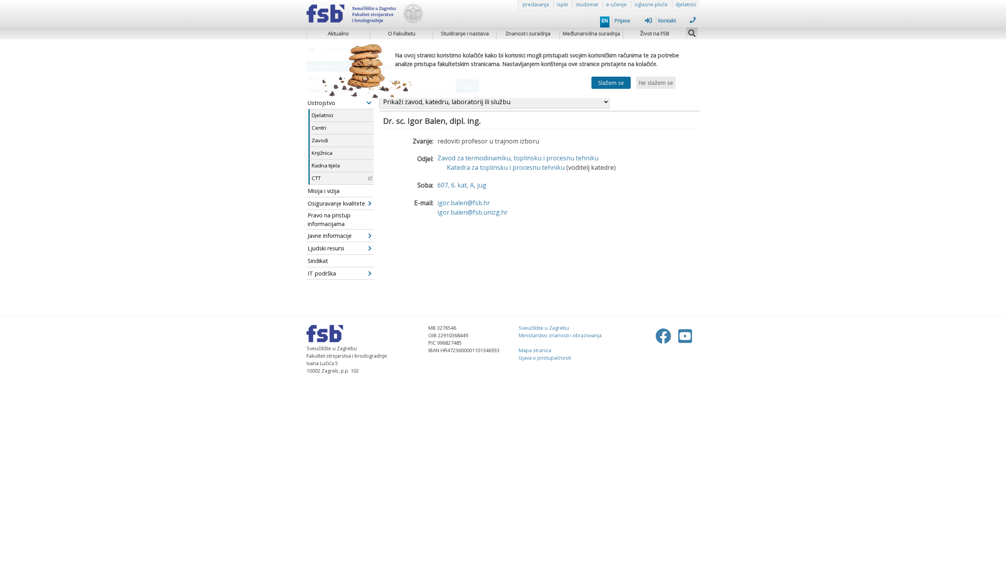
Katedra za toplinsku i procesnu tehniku (506, 167)
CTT (316, 178)
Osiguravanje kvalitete (336, 203)
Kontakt (667, 20)
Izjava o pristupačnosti (545, 357)
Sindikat (318, 261)
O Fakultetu (401, 33)
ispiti (562, 4)
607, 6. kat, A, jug (461, 185)
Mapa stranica (535, 350)
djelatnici (686, 4)
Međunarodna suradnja (591, 33)
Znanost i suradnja (528, 33)
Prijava (622, 20)
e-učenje (616, 4)
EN (605, 20)
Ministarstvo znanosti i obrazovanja (560, 335)
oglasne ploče (651, 4)
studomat (587, 4)
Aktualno (338, 33)
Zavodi (320, 140)
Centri (319, 127)
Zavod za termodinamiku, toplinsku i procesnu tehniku (517, 158)
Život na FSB (654, 33)
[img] (692, 32)
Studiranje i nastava (465, 33)
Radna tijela (326, 165)
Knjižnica (322, 152)
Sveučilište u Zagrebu (544, 327)
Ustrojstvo (321, 103)
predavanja (536, 4)
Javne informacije (330, 235)
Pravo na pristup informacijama (329, 219)
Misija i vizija (324, 191)
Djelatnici (322, 115)
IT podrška (322, 273)
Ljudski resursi (326, 248)
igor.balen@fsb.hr (463, 202)
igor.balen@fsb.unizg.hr (472, 212)
